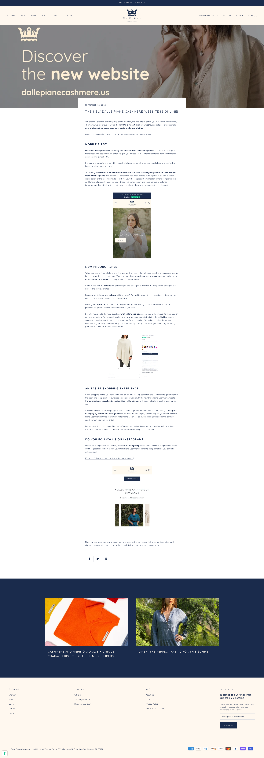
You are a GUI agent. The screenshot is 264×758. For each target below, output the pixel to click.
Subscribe (228, 725)
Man (23, 15)
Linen (11, 704)
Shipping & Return (82, 699)
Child (45, 15)
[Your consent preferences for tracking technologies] (4, 753)
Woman (11, 15)
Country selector (206, 15)
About (57, 15)
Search (240, 15)
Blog (69, 15)
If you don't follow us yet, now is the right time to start (109, 458)
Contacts (150, 699)
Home (33, 15)
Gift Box (77, 695)
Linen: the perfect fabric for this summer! (175, 651)
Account (227, 15)
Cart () (252, 15)
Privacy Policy (152, 704)
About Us (150, 695)
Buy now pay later (82, 704)
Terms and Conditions (155, 708)
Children (12, 708)
